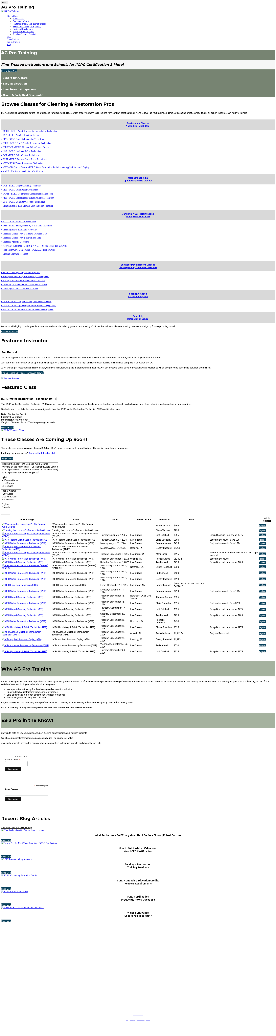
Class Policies (13, 39)
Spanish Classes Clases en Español (138, 295)
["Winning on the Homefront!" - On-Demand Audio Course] (29, 466)
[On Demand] (9, 486)
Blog (9, 44)
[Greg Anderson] (11, 496)
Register (262, 525)
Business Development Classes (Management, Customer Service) (138, 266)
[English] (5, 504)
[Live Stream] (9, 483)
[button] (9, 70)
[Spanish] (5, 507)
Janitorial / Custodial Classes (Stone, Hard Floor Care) (138, 215)
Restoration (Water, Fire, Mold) (27, 26)
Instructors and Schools (23, 31)
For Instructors (13, 42)
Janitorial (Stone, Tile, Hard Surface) (29, 24)
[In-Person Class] (9, 480)
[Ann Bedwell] (11, 499)
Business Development (23, 29)
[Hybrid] (9, 477)
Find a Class (12, 16)
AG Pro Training (17, 7)
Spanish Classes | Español (24, 34)
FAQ (9, 37)
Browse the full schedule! (42, 453)
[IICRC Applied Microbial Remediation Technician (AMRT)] (29, 469)
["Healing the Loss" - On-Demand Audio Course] (29, 464)
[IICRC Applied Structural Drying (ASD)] (29, 472)
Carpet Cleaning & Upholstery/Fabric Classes (138, 179)
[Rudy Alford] (11, 493)
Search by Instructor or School (138, 317)
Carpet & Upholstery (22, 21)
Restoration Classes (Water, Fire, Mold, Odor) (138, 124)
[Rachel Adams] (11, 491)
